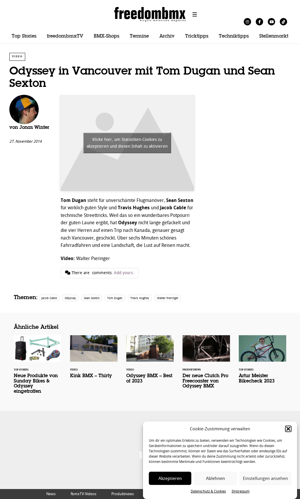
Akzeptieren (170, 478)
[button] (288, 429)
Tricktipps (196, 36)
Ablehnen (215, 478)
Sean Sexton (92, 298)
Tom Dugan (114, 298)
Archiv (167, 36)
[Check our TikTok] (283, 21)
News (51, 494)
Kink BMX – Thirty (93, 360)
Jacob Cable (49, 298)
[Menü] (194, 14)
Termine (139, 36)
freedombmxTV (65, 36)
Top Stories (24, 36)
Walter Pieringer (167, 298)
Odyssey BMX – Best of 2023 (150, 363)
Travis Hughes (139, 298)
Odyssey (70, 298)
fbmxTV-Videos (83, 494)
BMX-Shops (106, 36)
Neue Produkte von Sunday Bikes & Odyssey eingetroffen (37, 368)
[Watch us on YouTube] (271, 21)
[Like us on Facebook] (259, 21)
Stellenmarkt (273, 36)
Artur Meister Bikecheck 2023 (262, 363)
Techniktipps (234, 36)
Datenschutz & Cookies (208, 491)
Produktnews (122, 494)
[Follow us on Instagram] (247, 21)
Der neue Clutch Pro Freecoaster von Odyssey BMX (206, 365)
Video (17, 56)
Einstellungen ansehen (265, 478)
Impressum (241, 491)
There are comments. (102, 272)
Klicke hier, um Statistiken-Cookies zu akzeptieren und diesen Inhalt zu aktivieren (127, 143)
